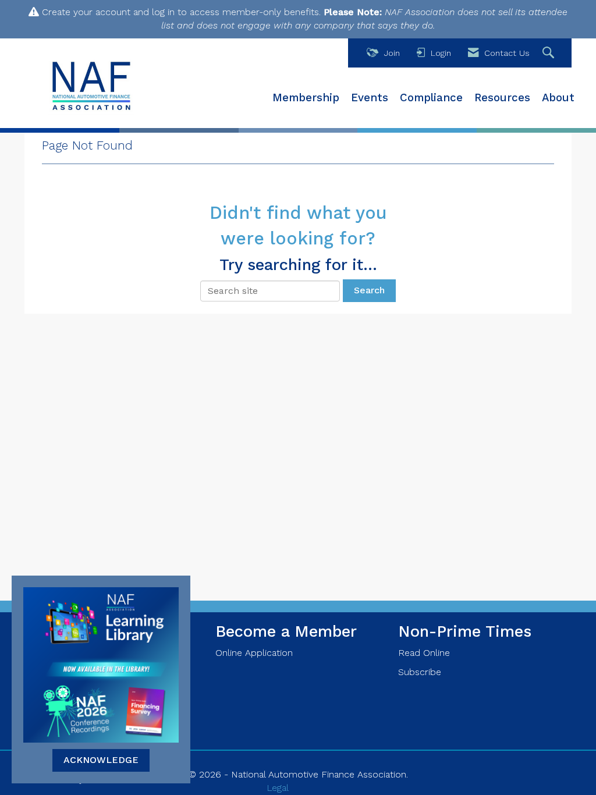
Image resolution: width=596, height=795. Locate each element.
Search (369, 290)
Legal (278, 787)
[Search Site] (549, 53)
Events (369, 97)
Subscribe (419, 671)
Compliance (431, 97)
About (558, 97)
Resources (502, 97)
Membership (305, 97)
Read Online (424, 652)
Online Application (254, 652)
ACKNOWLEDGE (101, 759)
